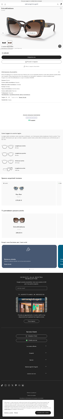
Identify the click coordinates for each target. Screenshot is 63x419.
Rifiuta (16, 412)
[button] (60, 4)
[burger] (2, 4)
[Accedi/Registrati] (5, 5)
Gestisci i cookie (8, 412)
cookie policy (7, 409)
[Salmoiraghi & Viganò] (31, 4)
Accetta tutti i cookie (43, 412)
